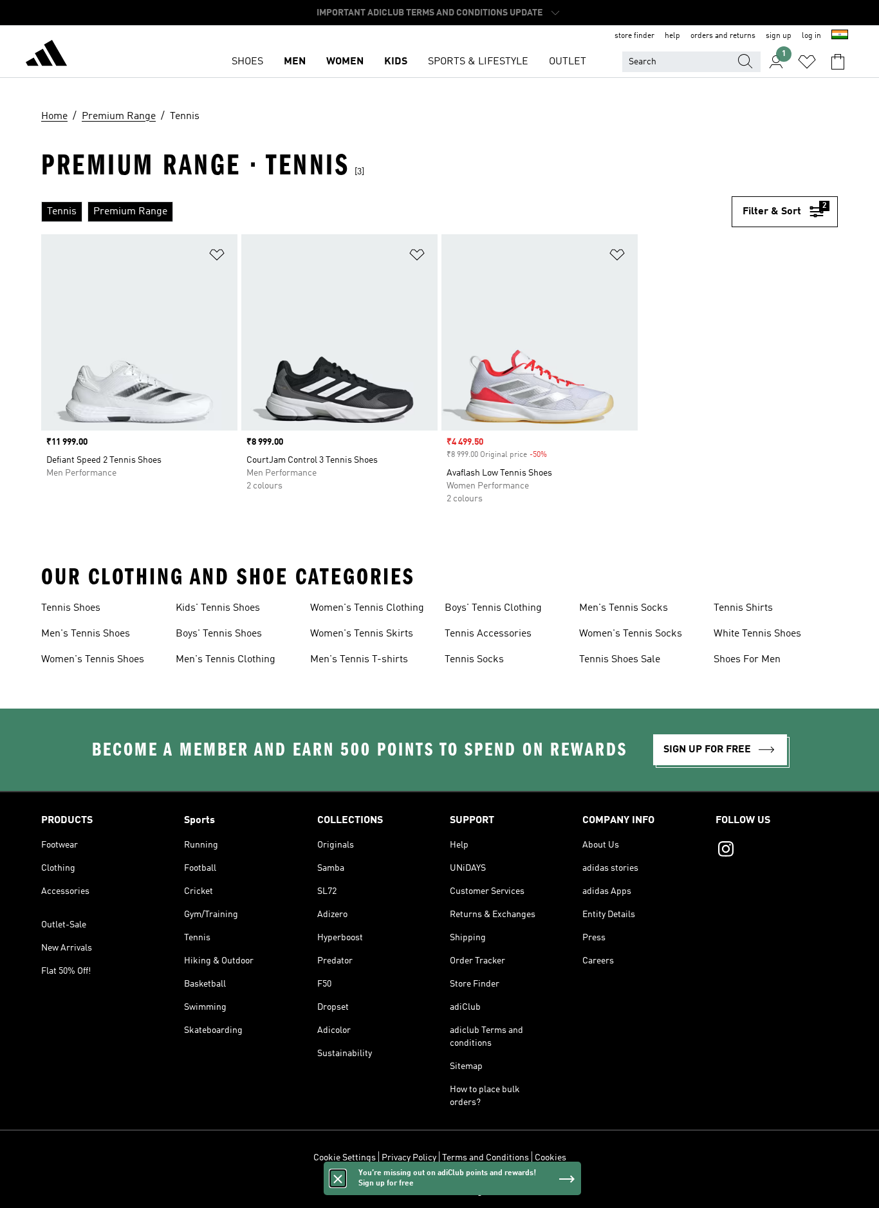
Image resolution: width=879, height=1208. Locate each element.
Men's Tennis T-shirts (359, 660)
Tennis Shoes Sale (619, 660)
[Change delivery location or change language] (839, 36)
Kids (395, 62)
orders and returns (722, 36)
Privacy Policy (409, 1157)
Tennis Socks (474, 660)
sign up (778, 36)
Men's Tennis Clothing (225, 660)
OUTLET (567, 62)
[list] (386, 211)
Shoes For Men (747, 660)
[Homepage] (46, 55)
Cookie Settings (344, 1157)
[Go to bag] (837, 61)
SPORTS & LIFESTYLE (478, 62)
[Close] (338, 1178)
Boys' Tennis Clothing (493, 608)
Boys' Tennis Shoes (219, 634)
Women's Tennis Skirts (361, 634)
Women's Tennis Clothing (367, 608)
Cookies (550, 1157)
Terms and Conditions (485, 1157)
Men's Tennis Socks (623, 608)
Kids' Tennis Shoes (218, 608)
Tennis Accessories (488, 634)
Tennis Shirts (743, 608)
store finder (634, 36)
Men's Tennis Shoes (85, 634)
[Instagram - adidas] (777, 850)
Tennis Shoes (70, 608)
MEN (295, 62)
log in (811, 36)
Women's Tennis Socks (630, 634)
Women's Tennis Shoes (92, 660)
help (672, 36)
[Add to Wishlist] (217, 257)
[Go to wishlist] (806, 61)
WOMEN (345, 62)
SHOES (247, 62)
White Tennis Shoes (757, 634)
